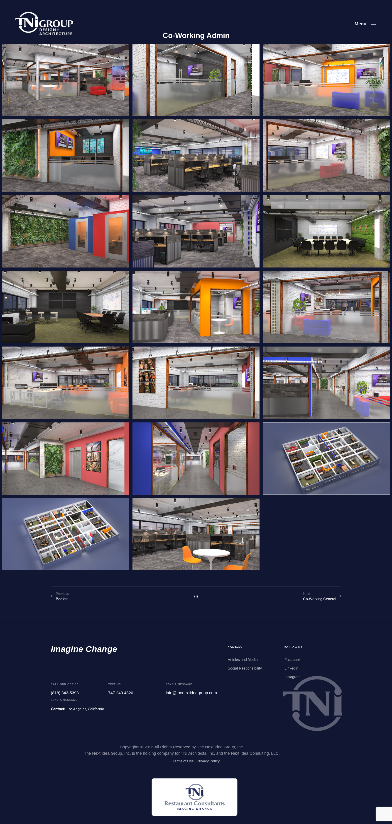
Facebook (292, 660)
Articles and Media (243, 660)
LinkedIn (291, 668)
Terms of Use (183, 761)
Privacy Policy (208, 761)
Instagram (292, 677)
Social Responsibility (245, 668)
